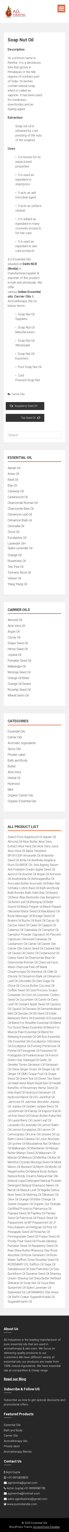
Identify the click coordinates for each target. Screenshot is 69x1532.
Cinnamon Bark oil (20, 520)
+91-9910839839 (17, 1477)
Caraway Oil (16, 491)
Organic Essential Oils (22, 801)
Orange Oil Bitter (18, 678)
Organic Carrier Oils (20, 795)
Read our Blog (15, 1379)
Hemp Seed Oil (18, 649)
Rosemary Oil (17, 561)
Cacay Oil (14, 637)
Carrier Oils (18, 394)
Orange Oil (14, 555)
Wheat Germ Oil (18, 695)
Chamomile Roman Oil (23, 503)
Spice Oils (14, 749)
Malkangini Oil (17, 666)
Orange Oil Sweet (19, 684)
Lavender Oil (16, 543)
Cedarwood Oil (18, 497)
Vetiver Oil (14, 578)
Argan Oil (14, 631)
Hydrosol (14, 784)
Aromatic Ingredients (22, 743)
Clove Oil (13, 532)
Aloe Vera (14, 772)
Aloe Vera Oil (16, 626)
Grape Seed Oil (18, 643)
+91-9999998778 (33, 1488)
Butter (12, 766)
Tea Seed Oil (28, 417)
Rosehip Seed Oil (19, 689)
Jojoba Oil (14, 655)
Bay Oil (12, 485)
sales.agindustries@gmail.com (27, 1499)
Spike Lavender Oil (20, 548)
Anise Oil (13, 474)
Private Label (16, 755)
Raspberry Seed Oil (26, 405)
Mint (10, 789)
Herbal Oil (14, 778)
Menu (61, 8)
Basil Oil (13, 479)
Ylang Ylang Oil (17, 584)
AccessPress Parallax (46, 1527)
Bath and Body (17, 760)
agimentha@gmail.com (22, 1483)
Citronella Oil (16, 526)
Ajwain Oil (14, 468)
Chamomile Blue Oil (21, 508)
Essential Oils (16, 731)
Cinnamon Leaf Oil (20, 514)
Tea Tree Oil (15, 567)
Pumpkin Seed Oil (19, 660)
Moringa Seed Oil (19, 672)
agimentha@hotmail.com (23, 1493)
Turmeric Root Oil (19, 572)
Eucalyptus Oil (17, 538)
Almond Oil (15, 620)
